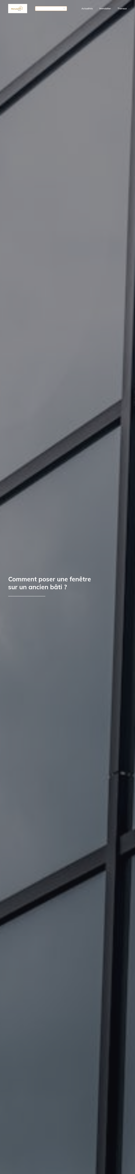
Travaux (122, 8)
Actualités (87, 8)
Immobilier (105, 8)
